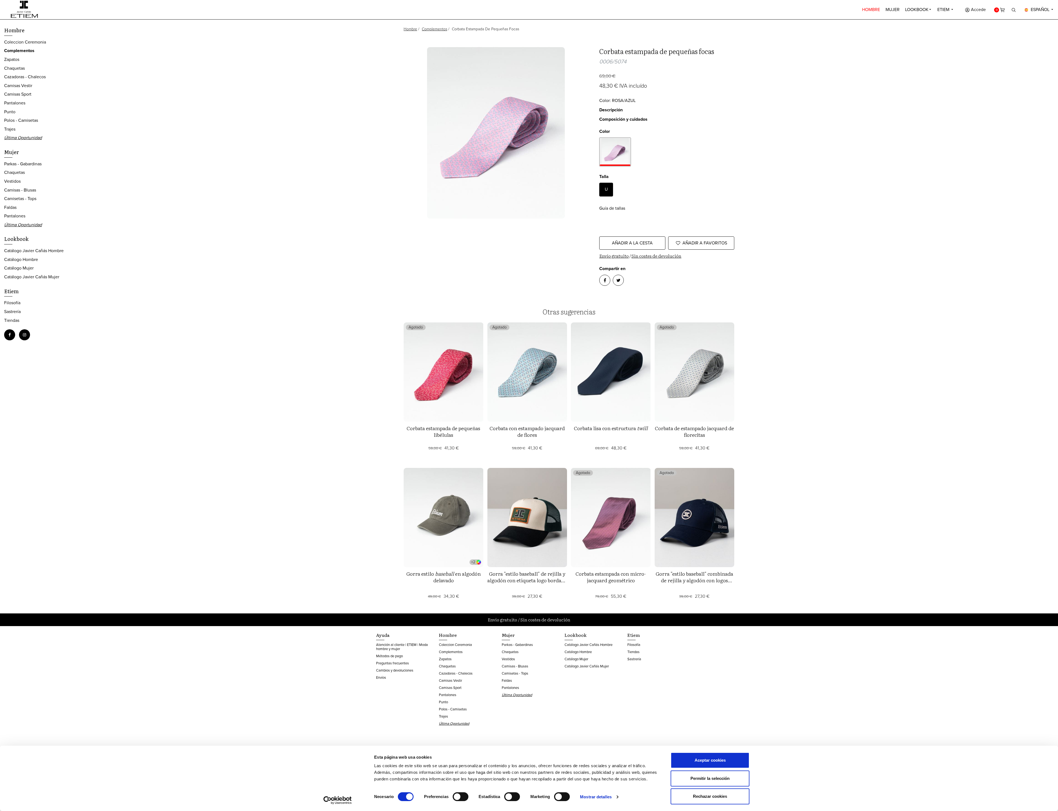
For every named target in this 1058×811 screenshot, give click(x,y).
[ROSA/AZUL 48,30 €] (615, 152)
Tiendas (11, 320)
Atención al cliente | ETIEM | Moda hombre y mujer (402, 646)
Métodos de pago (389, 656)
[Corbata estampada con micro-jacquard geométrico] (611, 517)
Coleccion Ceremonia (25, 42)
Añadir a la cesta (632, 243)
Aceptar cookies (710, 760)
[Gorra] (527, 517)
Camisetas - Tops (20, 198)
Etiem (944, 9)
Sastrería (12, 311)
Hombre (871, 9)
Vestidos (12, 181)
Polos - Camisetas (21, 120)
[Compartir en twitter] (618, 280)
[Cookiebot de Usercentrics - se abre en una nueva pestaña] (338, 800)
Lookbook (917, 9)
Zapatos (11, 59)
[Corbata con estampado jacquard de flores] (527, 372)
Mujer (893, 9)
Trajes (9, 129)
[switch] (460, 796)
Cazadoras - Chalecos (25, 77)
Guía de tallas (612, 208)
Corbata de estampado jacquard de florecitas (694, 431)
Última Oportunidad (23, 137)
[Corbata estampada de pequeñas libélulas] (444, 372)
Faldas (10, 207)
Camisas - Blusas (20, 190)
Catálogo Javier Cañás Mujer (31, 277)
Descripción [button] (611, 110)
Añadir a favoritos (704, 243)
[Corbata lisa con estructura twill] (611, 372)
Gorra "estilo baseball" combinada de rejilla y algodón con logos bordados (694, 580)
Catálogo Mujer (19, 268)
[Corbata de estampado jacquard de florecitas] (695, 372)
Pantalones (14, 103)
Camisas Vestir (18, 85)
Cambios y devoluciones (394, 670)
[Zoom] (496, 133)
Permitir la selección (710, 778)
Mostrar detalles (596, 796)
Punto (9, 112)
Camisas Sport (17, 94)
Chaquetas (14, 68)
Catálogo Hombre (21, 259)
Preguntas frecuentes (392, 663)
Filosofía (12, 303)
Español (1040, 9)
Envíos (381, 677)
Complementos (434, 29)
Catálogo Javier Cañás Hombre (34, 250)
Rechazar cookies (710, 796)
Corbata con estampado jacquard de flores (527, 431)
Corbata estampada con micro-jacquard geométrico (611, 577)
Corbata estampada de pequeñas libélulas (443, 431)
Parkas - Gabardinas (23, 164)
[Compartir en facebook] (604, 280)
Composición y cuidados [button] (623, 119)
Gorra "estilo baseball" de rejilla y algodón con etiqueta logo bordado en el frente (527, 580)
